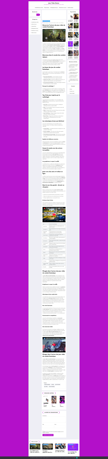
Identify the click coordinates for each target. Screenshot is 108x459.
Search (38, 14)
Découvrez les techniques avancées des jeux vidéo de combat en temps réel (76, 48)
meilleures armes (59, 181)
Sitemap (71, 89)
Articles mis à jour (33, 24)
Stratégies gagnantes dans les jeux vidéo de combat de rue (70, 30)
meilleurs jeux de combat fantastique (48, 335)
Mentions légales (72, 93)
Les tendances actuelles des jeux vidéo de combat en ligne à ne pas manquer (53, 406)
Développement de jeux (54, 7)
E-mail (55, 424)
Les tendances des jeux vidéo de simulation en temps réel (61, 406)
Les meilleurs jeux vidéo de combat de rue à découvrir (76, 30)
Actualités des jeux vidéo (39, 7)
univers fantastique (61, 22)
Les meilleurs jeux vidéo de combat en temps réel (70, 57)
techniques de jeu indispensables (48, 182)
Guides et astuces (70, 7)
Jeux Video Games (54, 3)
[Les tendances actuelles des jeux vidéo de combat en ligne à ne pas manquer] (54, 399)
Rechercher (34, 11)
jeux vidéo (57, 22)
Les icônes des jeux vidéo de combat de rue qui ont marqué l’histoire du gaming (45, 406)
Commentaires (45, 415)
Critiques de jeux (46, 7)
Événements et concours (62, 7)
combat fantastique (45, 22)
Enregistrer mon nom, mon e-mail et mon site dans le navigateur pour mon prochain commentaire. (53, 432)
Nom (43, 424)
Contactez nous (72, 91)
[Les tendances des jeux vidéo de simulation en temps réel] (62, 399)
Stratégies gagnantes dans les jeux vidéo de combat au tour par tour (70, 39)
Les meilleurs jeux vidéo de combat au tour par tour (76, 21)
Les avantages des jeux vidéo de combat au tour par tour (70, 48)
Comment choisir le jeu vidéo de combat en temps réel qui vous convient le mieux (76, 39)
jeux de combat (53, 22)
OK (76, 457)
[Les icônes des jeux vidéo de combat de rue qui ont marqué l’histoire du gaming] (45, 399)
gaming (50, 22)
